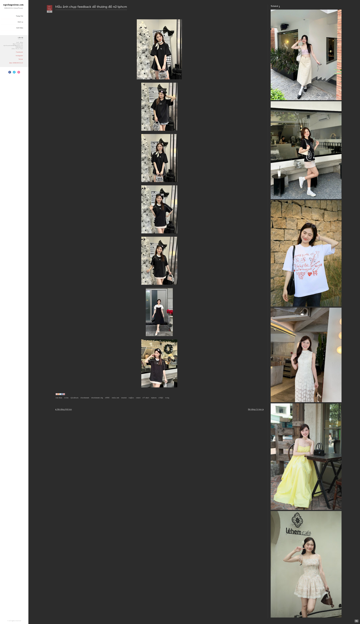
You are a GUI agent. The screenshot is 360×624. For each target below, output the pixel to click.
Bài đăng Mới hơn (64, 409)
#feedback (74, 398)
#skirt (138, 398)
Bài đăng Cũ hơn (255, 409)
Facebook (19, 52)
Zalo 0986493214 (16, 63)
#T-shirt (145, 398)
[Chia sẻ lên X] (60, 394)
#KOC (107, 398)
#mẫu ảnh (115, 398)
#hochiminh (84, 398)
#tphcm (154, 398)
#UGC (161, 398)
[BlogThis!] (58, 394)
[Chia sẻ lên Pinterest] (64, 394)
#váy (167, 398)
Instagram (19, 56)
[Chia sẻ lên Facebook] (62, 394)
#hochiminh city (97, 398)
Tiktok (20, 59)
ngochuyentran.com (13, 4)
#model (124, 398)
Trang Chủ (19, 16)
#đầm (66, 398)
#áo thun (59, 398)
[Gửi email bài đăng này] (56, 394)
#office (131, 398)
